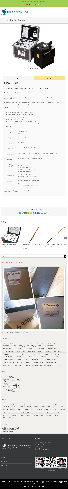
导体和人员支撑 (29, 348)
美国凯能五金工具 (8, 362)
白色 (41, 412)
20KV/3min (45, 404)
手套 (32, 409)
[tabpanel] (34, 138)
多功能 (49, 406)
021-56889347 (41, 446)
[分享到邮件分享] (45, 213)
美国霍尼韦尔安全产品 (23, 362)
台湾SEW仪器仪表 (19, 346)
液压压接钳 (20, 412)
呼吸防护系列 (31, 346)
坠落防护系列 (18, 348)
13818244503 (41, 444)
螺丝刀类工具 (7, 365)
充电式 (13, 406)
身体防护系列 (29, 365)
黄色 (11, 418)
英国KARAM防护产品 (51, 362)
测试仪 (62, 409)
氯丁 (46, 409)
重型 (29, 415)
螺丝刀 (22, 415)
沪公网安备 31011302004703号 (51, 481)
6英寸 (18, 404)
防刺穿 (36, 415)
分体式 (21, 406)
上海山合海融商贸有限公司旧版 (10, 430)
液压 (4, 412)
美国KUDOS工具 (23, 359)
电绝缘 (34, 412)
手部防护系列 (21, 351)
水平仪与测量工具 (21, 357)
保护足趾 (6, 406)
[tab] (18, 78)
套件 (56, 406)
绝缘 (48, 412)
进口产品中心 (48, 365)
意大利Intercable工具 (9, 351)
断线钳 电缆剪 (7, 354)
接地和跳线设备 (51, 351)
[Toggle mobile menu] (66, 10)
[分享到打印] (42, 213)
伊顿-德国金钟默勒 (58, 343)
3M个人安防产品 (8, 343)
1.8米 (5, 404)
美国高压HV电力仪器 (38, 362)
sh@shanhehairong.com (40, 1)
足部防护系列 (18, 365)
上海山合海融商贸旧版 (7, 431)
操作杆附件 (61, 351)
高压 (4, 418)
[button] (2, 238)
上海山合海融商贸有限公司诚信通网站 (11, 428)
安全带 (5, 409)
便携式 (60, 404)
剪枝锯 (28, 406)
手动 (26, 409)
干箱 (20, 409)
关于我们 (4, 469)
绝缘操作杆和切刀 (57, 357)
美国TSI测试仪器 (50, 359)
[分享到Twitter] (34, 213)
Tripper (53, 404)
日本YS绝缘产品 (56, 354)
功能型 (35, 406)
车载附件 (38, 365)
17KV (37, 404)
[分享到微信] (25, 213)
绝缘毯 (14, 415)
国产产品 (41, 346)
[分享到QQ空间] (31, 213)
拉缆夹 (40, 351)
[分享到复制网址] (47, 213)
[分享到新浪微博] (23, 213)
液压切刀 (12, 412)
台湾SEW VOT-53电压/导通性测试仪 (32, 245)
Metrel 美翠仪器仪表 (31, 343)
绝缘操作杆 (6, 415)
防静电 (57, 415)
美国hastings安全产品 (9, 359)
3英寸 (11, 404)
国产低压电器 (51, 346)
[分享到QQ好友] (28, 213)
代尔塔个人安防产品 (45, 343)
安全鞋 (13, 409)
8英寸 (30, 404)
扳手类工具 (32, 351)
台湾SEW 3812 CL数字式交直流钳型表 (55, 245)
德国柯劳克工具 (52, 348)
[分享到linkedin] (39, 213)
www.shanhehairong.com (44, 449)
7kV (24, 404)
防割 (43, 415)
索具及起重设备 (33, 357)
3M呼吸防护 (19, 343)
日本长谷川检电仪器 (8, 357)
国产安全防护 (7, 348)
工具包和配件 (41, 348)
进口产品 (4, 461)
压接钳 (42, 406)
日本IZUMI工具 (44, 354)
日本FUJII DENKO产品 (19, 354)
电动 (28, 412)
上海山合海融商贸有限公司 (14, 481)
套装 (62, 406)
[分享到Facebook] (36, 213)
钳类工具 (58, 365)
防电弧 (49, 415)
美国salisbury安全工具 (36, 359)
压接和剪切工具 (7, 346)
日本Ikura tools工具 (33, 354)
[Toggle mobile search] (62, 10)
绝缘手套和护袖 (45, 357)
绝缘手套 (55, 412)
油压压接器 (53, 409)
